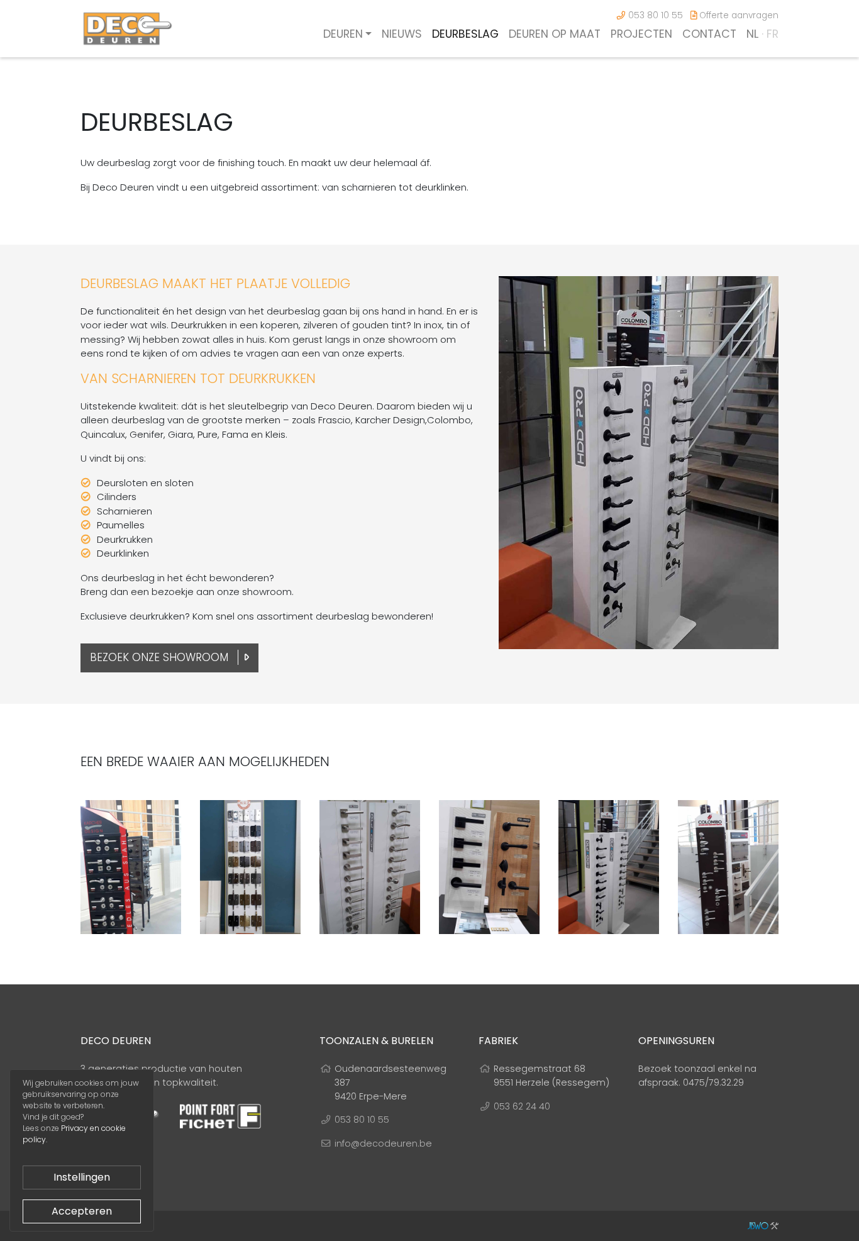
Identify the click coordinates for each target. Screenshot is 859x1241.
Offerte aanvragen (738, 15)
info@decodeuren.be (383, 1143)
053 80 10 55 (654, 15)
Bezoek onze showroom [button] (160, 657)
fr (773, 34)
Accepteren (82, 1211)
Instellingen (81, 1177)
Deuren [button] (343, 34)
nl (752, 34)
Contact (709, 34)
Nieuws (402, 34)
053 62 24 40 (522, 1106)
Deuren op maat (555, 34)
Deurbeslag (465, 34)
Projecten (641, 34)
